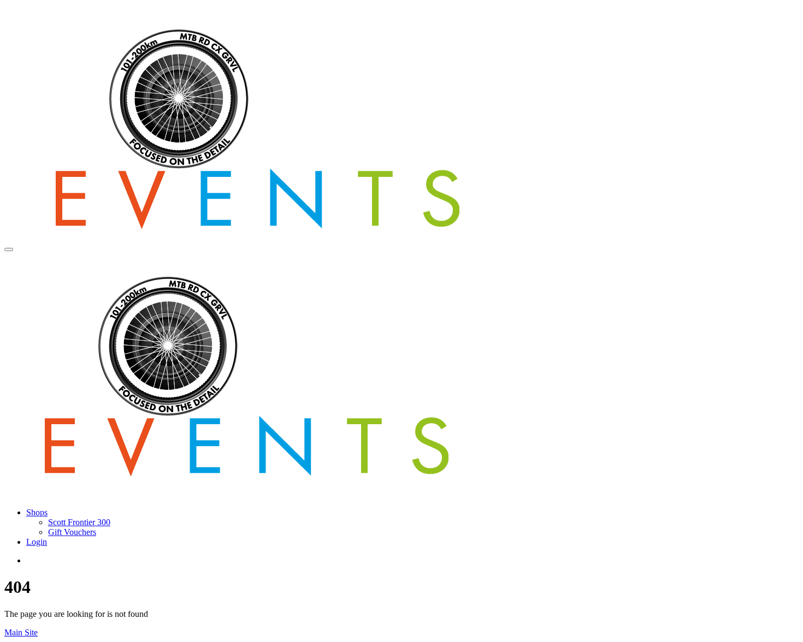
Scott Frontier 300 (79, 522)
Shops (37, 512)
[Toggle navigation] (8, 249)
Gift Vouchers (72, 532)
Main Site (21, 632)
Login (36, 541)
